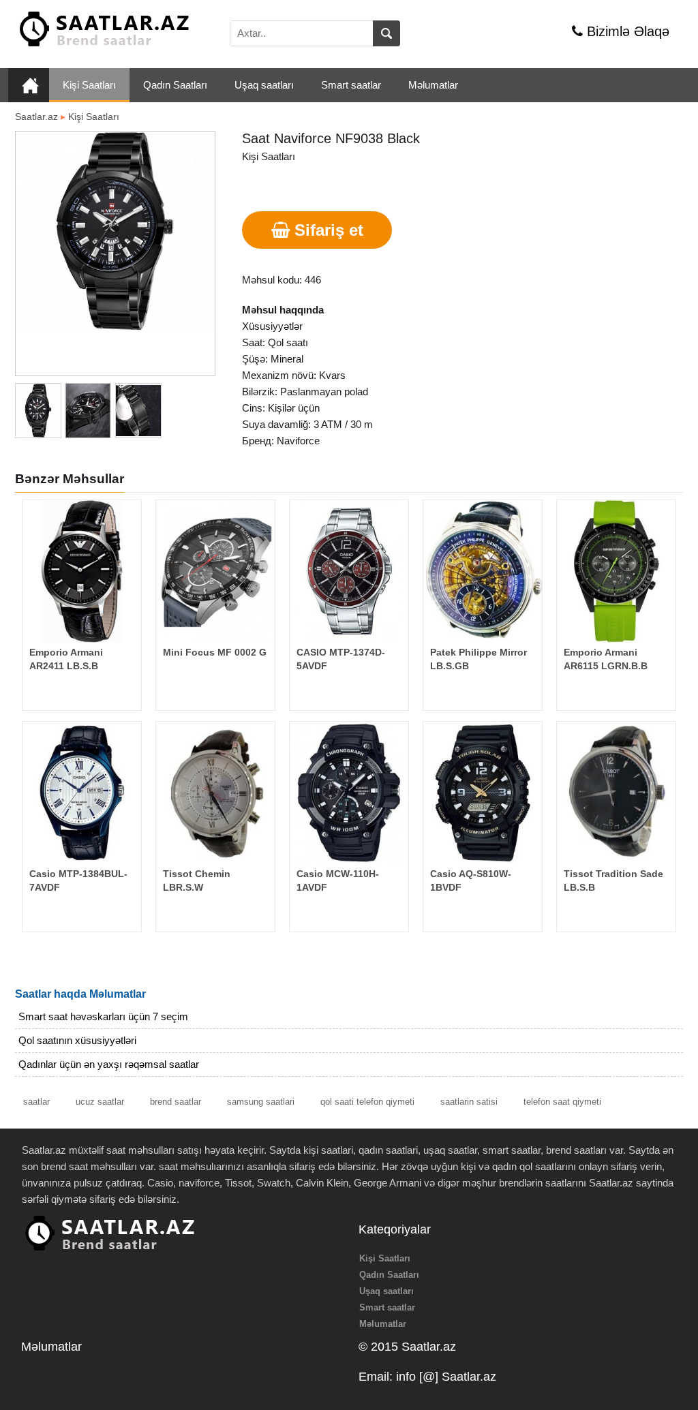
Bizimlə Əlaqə (626, 31)
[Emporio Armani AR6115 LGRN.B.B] (616, 571)
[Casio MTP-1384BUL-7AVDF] (81, 793)
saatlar (36, 1102)
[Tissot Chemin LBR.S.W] (215, 793)
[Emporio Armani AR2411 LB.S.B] (81, 571)
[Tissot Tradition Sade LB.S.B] (616, 793)
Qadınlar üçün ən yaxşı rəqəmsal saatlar (108, 1064)
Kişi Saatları (89, 85)
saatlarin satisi (469, 1102)
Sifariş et (326, 230)
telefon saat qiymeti (562, 1102)
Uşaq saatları (264, 85)
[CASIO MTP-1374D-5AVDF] (349, 571)
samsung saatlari (260, 1102)
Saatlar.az (36, 116)
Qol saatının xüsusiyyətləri (77, 1040)
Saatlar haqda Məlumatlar (80, 994)
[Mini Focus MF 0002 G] (215, 571)
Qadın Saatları (175, 85)
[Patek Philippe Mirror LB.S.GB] (482, 571)
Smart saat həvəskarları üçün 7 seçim (103, 1016)
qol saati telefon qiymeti (367, 1102)
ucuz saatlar (100, 1102)
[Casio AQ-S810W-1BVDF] (482, 793)
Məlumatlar (433, 85)
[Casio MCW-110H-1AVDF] (349, 793)
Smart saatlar (351, 85)
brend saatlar (175, 1102)
